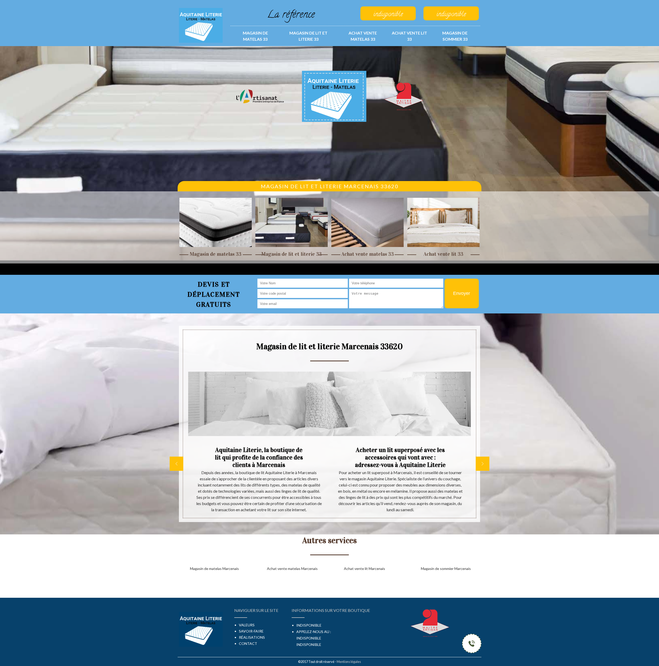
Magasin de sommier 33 (454, 35)
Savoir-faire (251, 631)
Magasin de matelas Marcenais (214, 568)
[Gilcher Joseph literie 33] (201, 24)
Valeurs (247, 625)
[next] (482, 464)
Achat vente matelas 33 (363, 35)
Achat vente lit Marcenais (364, 568)
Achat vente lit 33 (409, 35)
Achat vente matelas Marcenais (292, 568)
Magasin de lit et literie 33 (308, 35)
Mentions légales (349, 662)
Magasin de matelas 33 (255, 35)
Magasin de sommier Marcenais (446, 568)
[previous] (176, 464)
